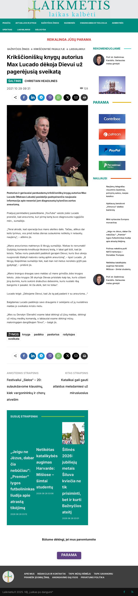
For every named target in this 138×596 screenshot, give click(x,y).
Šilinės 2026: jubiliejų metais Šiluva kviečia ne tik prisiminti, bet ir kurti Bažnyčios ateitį (71, 480)
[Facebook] (23, 97)
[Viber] (49, 97)
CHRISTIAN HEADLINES (41, 81)
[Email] (75, 97)
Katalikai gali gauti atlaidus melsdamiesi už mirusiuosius (70, 386)
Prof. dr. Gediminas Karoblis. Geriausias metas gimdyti (115, 60)
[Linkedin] (32, 97)
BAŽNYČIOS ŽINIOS (18, 49)
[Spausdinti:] (84, 97)
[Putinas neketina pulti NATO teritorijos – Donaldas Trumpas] (99, 251)
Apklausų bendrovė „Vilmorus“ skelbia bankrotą (115, 206)
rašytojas (69, 334)
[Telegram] (41, 97)
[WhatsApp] (58, 97)
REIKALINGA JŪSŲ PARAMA (69, 39)
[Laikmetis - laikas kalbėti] (69, 9)
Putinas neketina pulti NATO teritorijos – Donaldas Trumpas (116, 251)
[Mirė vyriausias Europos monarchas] (99, 220)
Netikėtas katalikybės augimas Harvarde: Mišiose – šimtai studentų (47, 468)
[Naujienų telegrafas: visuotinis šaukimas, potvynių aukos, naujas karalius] (99, 190)
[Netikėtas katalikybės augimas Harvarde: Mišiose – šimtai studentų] (47, 433)
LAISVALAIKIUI (77, 49)
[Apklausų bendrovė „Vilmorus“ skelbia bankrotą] (99, 206)
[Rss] (132, 592)
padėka (39, 334)
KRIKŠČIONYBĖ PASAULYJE (49, 49)
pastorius (53, 334)
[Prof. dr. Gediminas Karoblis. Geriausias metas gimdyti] (99, 60)
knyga (26, 334)
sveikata (13, 338)
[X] (67, 97)
